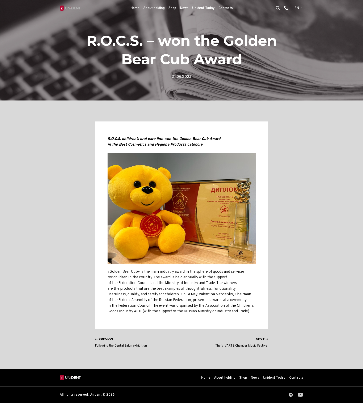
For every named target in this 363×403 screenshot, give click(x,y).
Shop (172, 8)
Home (134, 8)
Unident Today (203, 8)
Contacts (225, 8)
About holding (154, 8)
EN (297, 8)
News (184, 8)
